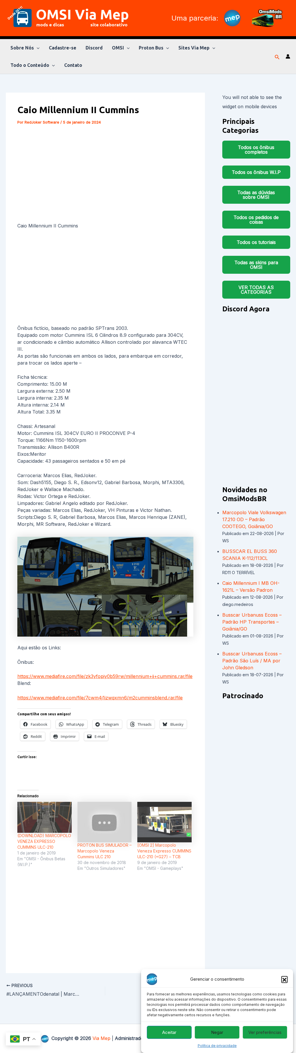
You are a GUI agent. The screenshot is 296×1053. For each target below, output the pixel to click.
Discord (94, 47)
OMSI (118, 47)
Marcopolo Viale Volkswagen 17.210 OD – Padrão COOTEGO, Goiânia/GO (254, 519)
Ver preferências (265, 1032)
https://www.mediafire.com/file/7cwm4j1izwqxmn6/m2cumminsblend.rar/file (100, 698)
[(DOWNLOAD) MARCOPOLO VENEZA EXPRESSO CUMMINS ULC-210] (44, 817)
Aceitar (169, 1032)
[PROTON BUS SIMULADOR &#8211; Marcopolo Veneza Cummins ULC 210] (104, 822)
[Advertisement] (105, 174)
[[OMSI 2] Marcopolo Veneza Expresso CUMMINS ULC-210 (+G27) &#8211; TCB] (164, 822)
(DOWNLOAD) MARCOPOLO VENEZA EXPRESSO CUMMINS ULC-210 (44, 841)
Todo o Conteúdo (29, 65)
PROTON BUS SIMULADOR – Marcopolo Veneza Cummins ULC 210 (104, 851)
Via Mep (101, 1038)
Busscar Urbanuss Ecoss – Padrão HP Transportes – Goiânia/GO (252, 622)
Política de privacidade (217, 1045)
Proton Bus (151, 47)
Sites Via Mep (194, 47)
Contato (73, 65)
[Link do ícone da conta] (288, 56)
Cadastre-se (62, 47)
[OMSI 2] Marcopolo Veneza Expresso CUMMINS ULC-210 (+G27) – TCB (164, 851)
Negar (217, 1032)
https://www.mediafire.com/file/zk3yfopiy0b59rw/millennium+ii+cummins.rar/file (105, 676)
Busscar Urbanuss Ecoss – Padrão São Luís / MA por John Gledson (252, 660)
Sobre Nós (22, 47)
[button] (284, 979)
